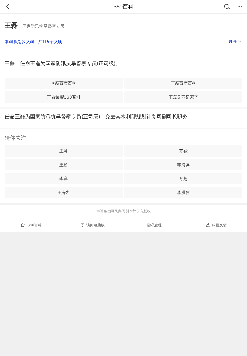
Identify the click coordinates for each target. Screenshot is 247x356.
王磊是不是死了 (183, 97)
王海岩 (63, 192)
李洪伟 (183, 192)
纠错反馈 (219, 225)
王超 (63, 164)
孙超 (183, 178)
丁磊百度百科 (183, 83)
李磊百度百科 (63, 83)
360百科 (123, 7)
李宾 (63, 178)
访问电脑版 (95, 225)
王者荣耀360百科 (63, 97)
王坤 (63, 150)
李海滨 (183, 164)
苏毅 (183, 150)
